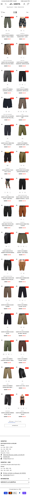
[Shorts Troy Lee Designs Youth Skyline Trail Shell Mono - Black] (7, 103)
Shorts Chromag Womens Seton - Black (7, 413)
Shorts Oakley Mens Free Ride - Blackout (7, 144)
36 (7, 57)
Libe (8, 195)
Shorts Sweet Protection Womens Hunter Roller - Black (7, 278)
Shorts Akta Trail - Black (22, 385)
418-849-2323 (6, 456)
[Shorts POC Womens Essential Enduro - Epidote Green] (7, 346)
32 (21, 111)
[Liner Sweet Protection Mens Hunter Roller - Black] (7, 211)
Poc (8, 87)
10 (22, 300)
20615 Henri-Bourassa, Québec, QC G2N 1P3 (13, 454)
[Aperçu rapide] (2, 16)
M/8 (7, 165)
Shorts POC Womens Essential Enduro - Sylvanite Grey (8, 90)
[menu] (1, 4)
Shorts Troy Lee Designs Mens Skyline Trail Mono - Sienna (7, 63)
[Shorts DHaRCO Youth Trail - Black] (7, 157)
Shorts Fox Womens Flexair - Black (22, 305)
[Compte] (24, 4)
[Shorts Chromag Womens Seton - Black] (7, 400)
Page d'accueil (10, 7)
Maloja (22, 60)
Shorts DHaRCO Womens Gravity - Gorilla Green (8, 36)
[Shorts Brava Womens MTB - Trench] (22, 265)
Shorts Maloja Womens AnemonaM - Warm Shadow (22, 63)
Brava (22, 276)
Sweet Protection (22, 195)
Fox (22, 114)
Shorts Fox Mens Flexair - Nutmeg (7, 305)
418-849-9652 (6, 475)
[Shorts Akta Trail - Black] (22, 373)
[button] (14, 12)
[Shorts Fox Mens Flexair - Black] (7, 319)
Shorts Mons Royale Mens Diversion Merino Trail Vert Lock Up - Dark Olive (22, 171)
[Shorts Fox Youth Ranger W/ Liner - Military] (22, 319)
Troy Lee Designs (7, 60)
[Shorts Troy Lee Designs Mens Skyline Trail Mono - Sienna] (7, 49)
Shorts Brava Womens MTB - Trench (22, 278)
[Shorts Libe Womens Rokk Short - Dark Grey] (7, 184)
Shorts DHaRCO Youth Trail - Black (7, 171)
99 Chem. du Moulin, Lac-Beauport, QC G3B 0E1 (14, 473)
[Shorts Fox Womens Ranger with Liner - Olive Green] (22, 130)
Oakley (7, 141)
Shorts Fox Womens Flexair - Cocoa (22, 359)
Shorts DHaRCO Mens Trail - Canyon (22, 225)
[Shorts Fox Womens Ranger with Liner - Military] (7, 373)
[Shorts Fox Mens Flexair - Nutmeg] (7, 292)
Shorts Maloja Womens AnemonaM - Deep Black (22, 90)
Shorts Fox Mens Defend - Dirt (22, 117)
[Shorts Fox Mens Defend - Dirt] (22, 103)
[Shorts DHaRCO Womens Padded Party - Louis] (22, 22)
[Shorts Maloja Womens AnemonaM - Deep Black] (22, 76)
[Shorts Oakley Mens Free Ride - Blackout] (7, 130)
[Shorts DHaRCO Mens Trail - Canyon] (22, 211)
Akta (22, 384)
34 (23, 111)
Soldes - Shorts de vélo (19, 7)
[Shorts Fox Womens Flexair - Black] (22, 292)
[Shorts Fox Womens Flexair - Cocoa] (22, 346)
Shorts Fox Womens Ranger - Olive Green (22, 252)
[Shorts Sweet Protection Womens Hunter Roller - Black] (7, 265)
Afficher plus (15, 425)
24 (23, 327)
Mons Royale (22, 168)
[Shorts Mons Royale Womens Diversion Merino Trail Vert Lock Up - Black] (7, 238)
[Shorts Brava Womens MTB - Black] (22, 400)
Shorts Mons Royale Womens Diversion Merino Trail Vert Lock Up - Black (7, 252)
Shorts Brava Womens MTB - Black (22, 413)
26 (8, 111)
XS (6, 30)
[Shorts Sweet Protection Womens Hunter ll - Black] (22, 184)
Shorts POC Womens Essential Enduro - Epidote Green (7, 359)
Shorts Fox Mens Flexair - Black (7, 332)
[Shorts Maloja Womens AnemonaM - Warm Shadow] (22, 49)
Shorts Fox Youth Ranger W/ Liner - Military (22, 332)
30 (18, 111)
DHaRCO (8, 33)
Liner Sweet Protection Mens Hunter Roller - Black (7, 225)
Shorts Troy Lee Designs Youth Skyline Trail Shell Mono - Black (7, 117)
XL (23, 165)
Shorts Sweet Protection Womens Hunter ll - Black (22, 198)
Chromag (7, 411)
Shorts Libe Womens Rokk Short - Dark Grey (7, 198)
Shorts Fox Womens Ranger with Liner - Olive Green (22, 144)
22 (6, 111)
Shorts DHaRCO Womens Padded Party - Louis (22, 36)
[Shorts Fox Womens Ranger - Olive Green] (22, 238)
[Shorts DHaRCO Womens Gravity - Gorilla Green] (7, 22)
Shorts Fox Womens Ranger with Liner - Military (8, 386)
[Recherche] (6, 4)
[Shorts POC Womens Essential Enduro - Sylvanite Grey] (7, 76)
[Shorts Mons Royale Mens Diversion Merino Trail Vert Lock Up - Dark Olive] (22, 157)
